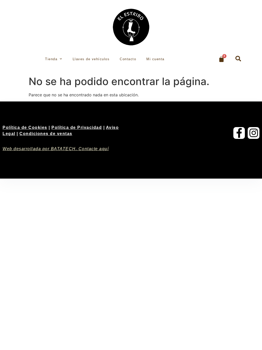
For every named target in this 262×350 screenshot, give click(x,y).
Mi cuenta (155, 59)
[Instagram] (253, 133)
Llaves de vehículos (91, 59)
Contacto (128, 59)
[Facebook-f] (239, 133)
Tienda (51, 59)
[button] (238, 59)
